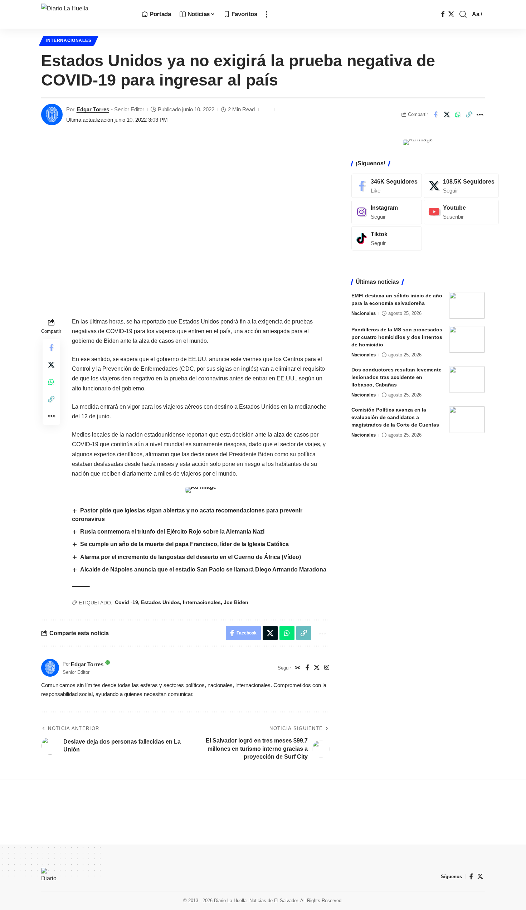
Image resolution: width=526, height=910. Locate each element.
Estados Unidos (160, 602)
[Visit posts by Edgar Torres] (52, 114)
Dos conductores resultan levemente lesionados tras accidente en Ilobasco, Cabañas (396, 377)
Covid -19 (126, 602)
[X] (451, 14)
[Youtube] (461, 212)
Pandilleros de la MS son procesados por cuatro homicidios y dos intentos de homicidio (396, 337)
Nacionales (363, 313)
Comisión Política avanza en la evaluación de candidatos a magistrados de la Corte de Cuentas (395, 417)
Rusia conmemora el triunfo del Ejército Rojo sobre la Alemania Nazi (172, 532)
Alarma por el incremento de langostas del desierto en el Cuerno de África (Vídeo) (190, 557)
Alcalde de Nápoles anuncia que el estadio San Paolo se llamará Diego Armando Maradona (203, 569)
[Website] (297, 668)
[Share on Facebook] (435, 114)
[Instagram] (326, 668)
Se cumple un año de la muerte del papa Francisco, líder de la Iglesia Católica (184, 544)
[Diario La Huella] (85, 14)
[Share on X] (447, 114)
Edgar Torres (93, 109)
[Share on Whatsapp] (458, 114)
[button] (267, 14)
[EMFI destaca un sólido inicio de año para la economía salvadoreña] (467, 305)
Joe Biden (236, 602)
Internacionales (69, 40)
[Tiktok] (386, 238)
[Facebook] (443, 14)
